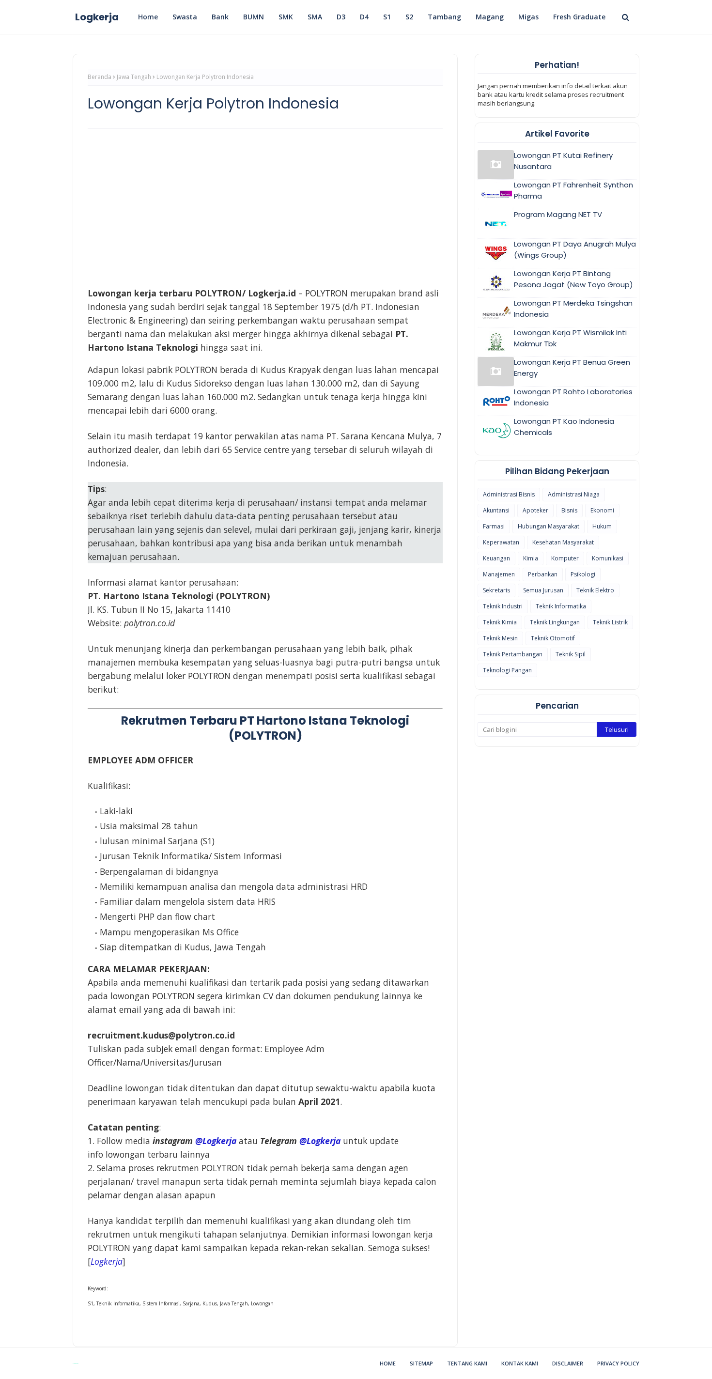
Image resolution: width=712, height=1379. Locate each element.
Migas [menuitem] (528, 16)
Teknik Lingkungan (555, 622)
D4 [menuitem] (364, 16)
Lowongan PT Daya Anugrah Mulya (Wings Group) (575, 249)
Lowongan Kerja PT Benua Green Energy (572, 367)
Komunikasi (607, 558)
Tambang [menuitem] (444, 16)
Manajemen (499, 574)
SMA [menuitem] (315, 16)
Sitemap (421, 1363)
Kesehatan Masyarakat (563, 542)
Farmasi (494, 526)
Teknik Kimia (500, 622)
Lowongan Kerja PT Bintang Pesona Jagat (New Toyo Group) (573, 279)
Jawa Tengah (134, 77)
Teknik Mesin (500, 638)
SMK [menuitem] (286, 16)
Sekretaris (496, 590)
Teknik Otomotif (553, 638)
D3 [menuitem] (341, 16)
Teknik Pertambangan (512, 654)
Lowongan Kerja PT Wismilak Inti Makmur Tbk (570, 338)
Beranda (99, 77)
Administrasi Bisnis (509, 494)
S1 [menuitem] (387, 16)
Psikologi (583, 574)
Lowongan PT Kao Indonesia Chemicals (564, 426)
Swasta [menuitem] (184, 16)
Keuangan (496, 558)
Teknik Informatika (561, 606)
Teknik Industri (503, 606)
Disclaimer (567, 1363)
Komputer (565, 558)
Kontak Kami (519, 1363)
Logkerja (97, 17)
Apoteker (535, 510)
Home (388, 1363)
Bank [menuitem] (220, 16)
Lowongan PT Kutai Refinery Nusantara (563, 160)
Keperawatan (501, 542)
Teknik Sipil (571, 654)
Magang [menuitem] (490, 16)
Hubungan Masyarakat (548, 526)
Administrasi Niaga (574, 494)
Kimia (530, 558)
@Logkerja (215, 1141)
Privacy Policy (618, 1363)
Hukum (602, 526)
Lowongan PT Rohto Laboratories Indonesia (573, 397)
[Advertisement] (265, 206)
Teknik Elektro (595, 590)
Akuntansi (496, 510)
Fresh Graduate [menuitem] (579, 16)
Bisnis (569, 510)
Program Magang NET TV (558, 214)
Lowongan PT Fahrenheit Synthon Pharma (573, 190)
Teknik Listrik (610, 622)
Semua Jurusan (543, 590)
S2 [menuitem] (409, 16)
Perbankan (542, 574)
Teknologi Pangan (507, 670)
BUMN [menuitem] (253, 16)
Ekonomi (602, 510)
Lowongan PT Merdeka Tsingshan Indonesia (573, 308)
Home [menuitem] (148, 16)
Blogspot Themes (75, 1363)
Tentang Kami (467, 1363)
